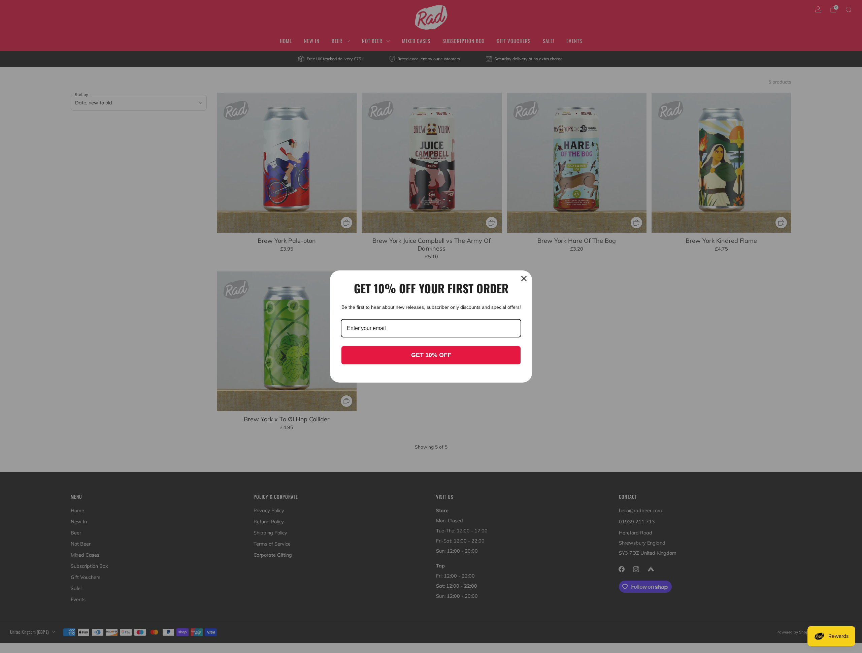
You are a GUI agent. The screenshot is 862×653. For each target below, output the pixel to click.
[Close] (524, 278)
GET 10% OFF (431, 355)
